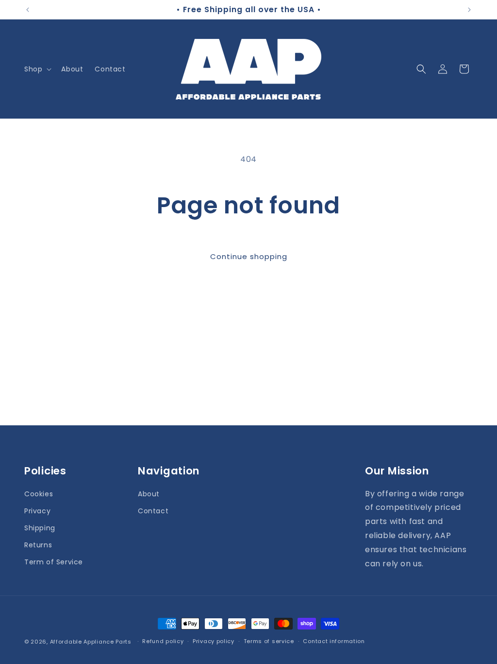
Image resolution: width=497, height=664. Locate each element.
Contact (153, 511)
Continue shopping (248, 256)
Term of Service (53, 562)
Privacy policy (213, 641)
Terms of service (269, 641)
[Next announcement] (469, 9)
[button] (36, 69)
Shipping (39, 528)
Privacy (37, 511)
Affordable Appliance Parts (91, 642)
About (149, 494)
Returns (38, 545)
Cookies (38, 494)
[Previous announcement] (27, 9)
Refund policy (162, 641)
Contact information (333, 641)
